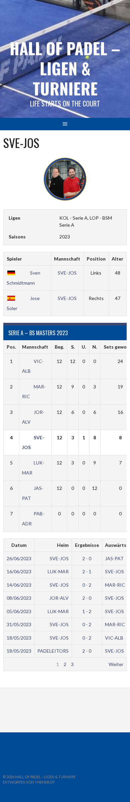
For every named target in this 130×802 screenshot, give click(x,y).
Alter (117, 259)
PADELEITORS (53, 651)
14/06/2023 (19, 585)
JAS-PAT (114, 558)
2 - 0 (86, 558)
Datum (19, 545)
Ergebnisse (87, 545)
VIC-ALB (114, 638)
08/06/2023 (19, 598)
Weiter (116, 664)
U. (84, 347)
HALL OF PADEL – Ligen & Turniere (65, 68)
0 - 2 (86, 585)
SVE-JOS (67, 273)
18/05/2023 (19, 638)
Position (96, 259)
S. (73, 347)
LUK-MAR (58, 571)
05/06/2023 (19, 611)
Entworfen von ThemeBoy (29, 782)
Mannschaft (67, 259)
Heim (63, 545)
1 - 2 (86, 611)
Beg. (59, 347)
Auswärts (115, 545)
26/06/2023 (19, 558)
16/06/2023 (19, 571)
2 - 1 (86, 571)
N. (94, 347)
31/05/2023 (19, 624)
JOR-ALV (59, 598)
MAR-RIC (115, 585)
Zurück (14, 664)
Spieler (14, 259)
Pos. (11, 347)
